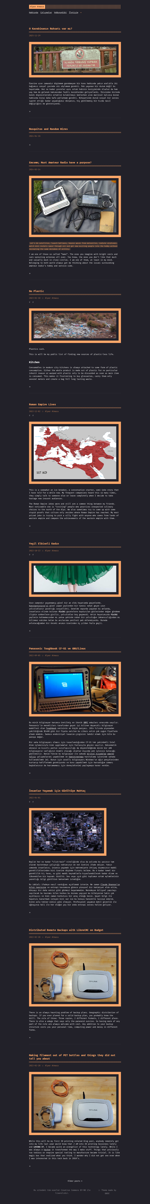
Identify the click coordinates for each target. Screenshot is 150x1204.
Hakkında (33, 12)
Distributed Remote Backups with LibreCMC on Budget (66, 930)
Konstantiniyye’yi (38, 606)
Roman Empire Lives (42, 404)
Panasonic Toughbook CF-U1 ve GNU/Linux (57, 648)
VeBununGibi (60, 12)
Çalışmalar (46, 12)
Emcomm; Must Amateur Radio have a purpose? (60, 162)
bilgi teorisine (37, 887)
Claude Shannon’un (110, 884)
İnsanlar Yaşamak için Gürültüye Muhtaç (57, 790)
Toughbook (51, 728)
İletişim (73, 12)
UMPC (86, 722)
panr (107, 1193)
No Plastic (36, 291)
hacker (47, 1150)
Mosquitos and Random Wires (48, 129)
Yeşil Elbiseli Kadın (44, 543)
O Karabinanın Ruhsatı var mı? (50, 28)
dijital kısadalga (96, 754)
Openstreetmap (76, 757)
